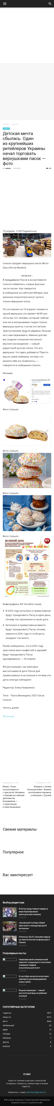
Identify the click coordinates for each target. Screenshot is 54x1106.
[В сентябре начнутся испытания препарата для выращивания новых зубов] (10, 980)
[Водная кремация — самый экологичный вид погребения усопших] (10, 994)
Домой (6, 124)
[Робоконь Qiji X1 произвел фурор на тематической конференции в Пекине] (10, 940)
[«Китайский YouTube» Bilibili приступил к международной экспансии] (10, 926)
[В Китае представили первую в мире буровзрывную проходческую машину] (10, 912)
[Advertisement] (27, 36)
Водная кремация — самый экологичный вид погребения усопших (33, 993)
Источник (8, 716)
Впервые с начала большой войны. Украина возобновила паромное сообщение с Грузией (39, 791)
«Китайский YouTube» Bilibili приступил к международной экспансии (33, 925)
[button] (4, 3)
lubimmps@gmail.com (36, 1092)
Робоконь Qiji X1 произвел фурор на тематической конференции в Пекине (34, 940)
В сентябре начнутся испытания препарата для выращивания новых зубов (34, 979)
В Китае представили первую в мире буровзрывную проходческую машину (33, 911)
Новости (14, 124)
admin (8, 168)
